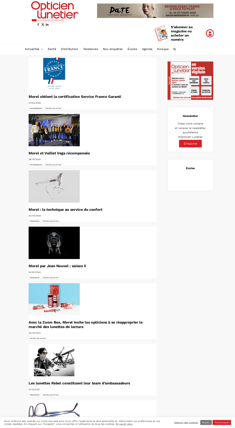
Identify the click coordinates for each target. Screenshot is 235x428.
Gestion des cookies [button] (186, 422)
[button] (174, 49)
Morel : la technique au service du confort (65, 209)
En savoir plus (124, 424)
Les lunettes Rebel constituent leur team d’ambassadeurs (79, 383)
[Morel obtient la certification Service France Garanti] (54, 74)
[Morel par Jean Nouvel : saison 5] (54, 243)
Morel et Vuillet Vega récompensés (59, 153)
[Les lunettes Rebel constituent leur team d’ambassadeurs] (54, 360)
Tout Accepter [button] (222, 422)
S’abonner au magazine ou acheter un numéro (181, 33)
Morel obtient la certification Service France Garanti (75, 97)
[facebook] (38, 24)
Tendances (34, 221)
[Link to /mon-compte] (210, 33)
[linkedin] (47, 24)
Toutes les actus (53, 108)
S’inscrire (190, 143)
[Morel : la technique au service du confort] (54, 186)
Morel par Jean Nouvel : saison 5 (57, 266)
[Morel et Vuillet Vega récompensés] (54, 130)
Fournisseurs (36, 108)
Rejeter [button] (206, 422)
